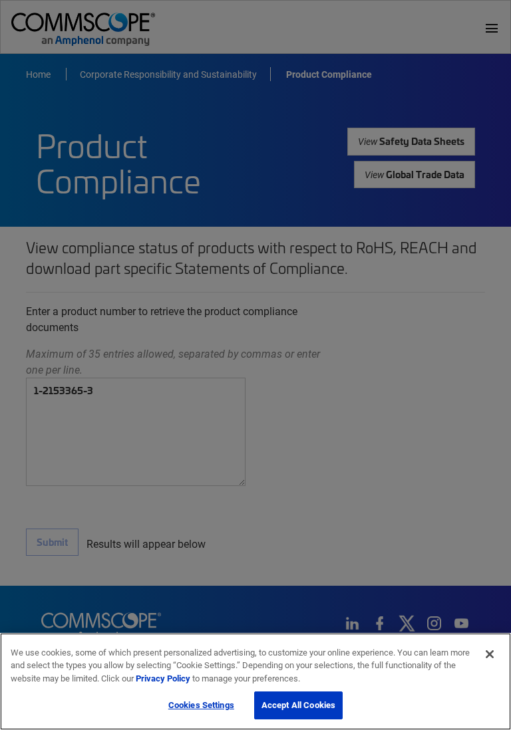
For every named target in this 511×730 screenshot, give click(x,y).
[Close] (489, 654)
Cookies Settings (201, 705)
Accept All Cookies (298, 705)
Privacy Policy (163, 678)
